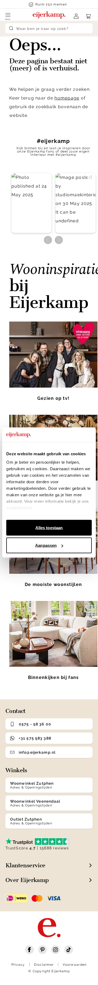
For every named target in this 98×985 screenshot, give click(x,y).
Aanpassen (46, 545)
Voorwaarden (75, 964)
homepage (66, 98)
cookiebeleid (19, 508)
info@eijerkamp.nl (37, 752)
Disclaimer (44, 964)
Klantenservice (25, 865)
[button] (31, 203)
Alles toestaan (49, 527)
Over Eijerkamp (27, 880)
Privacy (18, 964)
